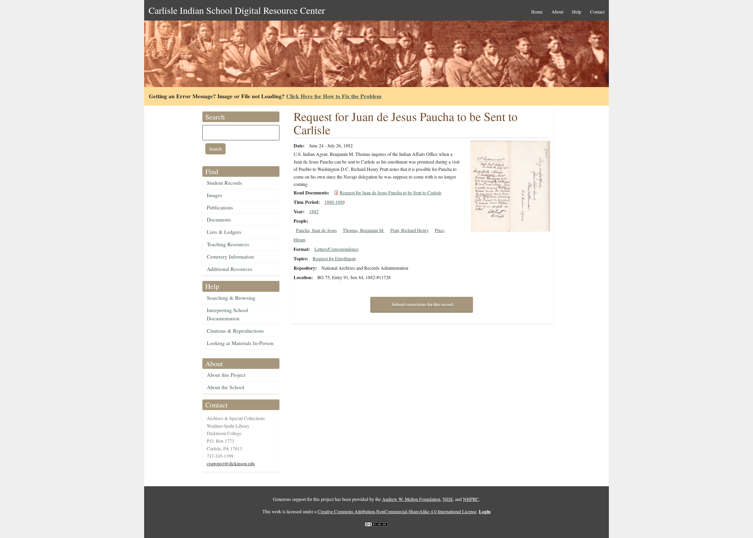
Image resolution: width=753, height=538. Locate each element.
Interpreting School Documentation (227, 314)
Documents (219, 219)
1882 (314, 211)
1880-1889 (334, 202)
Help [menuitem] (576, 11)
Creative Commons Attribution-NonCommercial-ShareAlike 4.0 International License (397, 511)
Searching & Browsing (231, 297)
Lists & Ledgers (224, 231)
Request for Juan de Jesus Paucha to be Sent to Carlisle (391, 192)
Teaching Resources (228, 244)
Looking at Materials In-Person (240, 343)
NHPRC (471, 499)
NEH (448, 499)
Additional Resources (229, 268)
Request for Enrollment (334, 258)
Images (214, 195)
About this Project (226, 374)
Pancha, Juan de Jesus (316, 230)
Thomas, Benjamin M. (363, 230)
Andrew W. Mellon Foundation (411, 499)
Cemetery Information (230, 256)
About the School (225, 387)
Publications (220, 207)
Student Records (224, 182)
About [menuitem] (557, 11)
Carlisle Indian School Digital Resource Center (237, 10)
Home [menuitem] (537, 11)
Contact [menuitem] (597, 11)
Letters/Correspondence (336, 249)
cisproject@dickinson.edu (231, 463)
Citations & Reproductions (235, 330)
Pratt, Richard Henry (409, 230)
